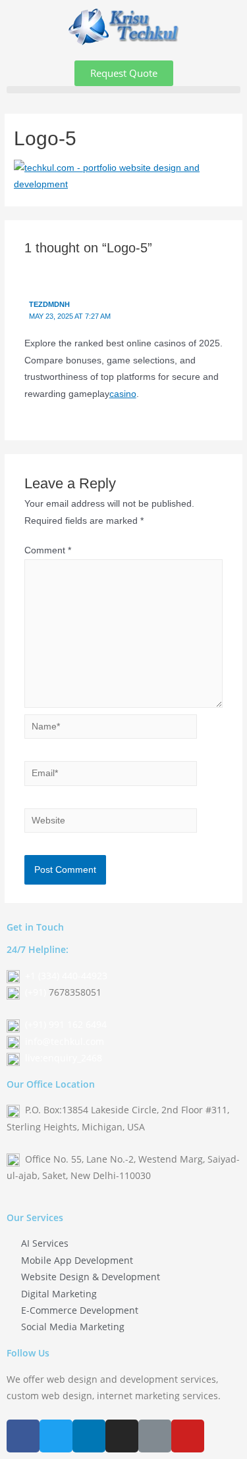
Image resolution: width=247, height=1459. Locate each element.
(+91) (37, 992)
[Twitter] (56, 1436)
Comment (47, 550)
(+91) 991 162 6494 (66, 1024)
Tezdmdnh (49, 304)
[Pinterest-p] (154, 1436)
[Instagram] (121, 1436)
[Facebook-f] (23, 1436)
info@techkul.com (64, 1041)
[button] (123, 73)
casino (122, 394)
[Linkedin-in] (88, 1436)
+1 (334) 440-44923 (66, 975)
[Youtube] (187, 1436)
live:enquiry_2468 (63, 1058)
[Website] (111, 823)
